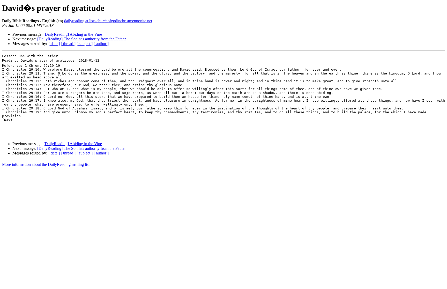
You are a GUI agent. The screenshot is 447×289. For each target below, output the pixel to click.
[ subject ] (85, 43)
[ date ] (54, 43)
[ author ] (101, 43)
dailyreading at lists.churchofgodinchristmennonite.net (108, 21)
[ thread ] (68, 43)
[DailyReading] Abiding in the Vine (72, 34)
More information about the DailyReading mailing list (46, 164)
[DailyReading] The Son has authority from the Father (81, 39)
